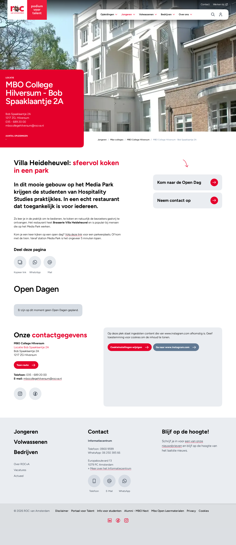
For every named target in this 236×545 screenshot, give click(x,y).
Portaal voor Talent (82, 511)
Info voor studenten (109, 511)
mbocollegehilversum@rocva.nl (42, 378)
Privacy (191, 511)
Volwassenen (30, 442)
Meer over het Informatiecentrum (110, 468)
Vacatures (20, 470)
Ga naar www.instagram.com (172, 347)
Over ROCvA (22, 464)
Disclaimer (61, 511)
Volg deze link (73, 234)
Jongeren (26, 432)
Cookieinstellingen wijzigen (126, 347)
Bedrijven (26, 452)
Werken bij (218, 4)
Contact (205, 4)
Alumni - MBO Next (136, 511)
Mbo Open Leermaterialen (167, 511)
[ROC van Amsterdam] (27, 10)
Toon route (23, 365)
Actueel (18, 476)
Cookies (204, 511)
